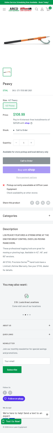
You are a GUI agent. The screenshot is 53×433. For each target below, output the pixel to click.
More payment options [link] (26, 177)
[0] (48, 9)
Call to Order (26, 160)
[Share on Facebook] (32, 202)
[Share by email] (48, 202)
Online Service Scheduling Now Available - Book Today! (27, 2)
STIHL (5, 90)
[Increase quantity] (31, 143)
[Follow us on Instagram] (10, 393)
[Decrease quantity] (16, 143)
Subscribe (12, 369)
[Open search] (36, 9)
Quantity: (7, 142)
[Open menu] (4, 9)
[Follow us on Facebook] (5, 393)
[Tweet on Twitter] (43, 202)
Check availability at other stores (22, 192)
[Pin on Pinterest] (37, 202)
